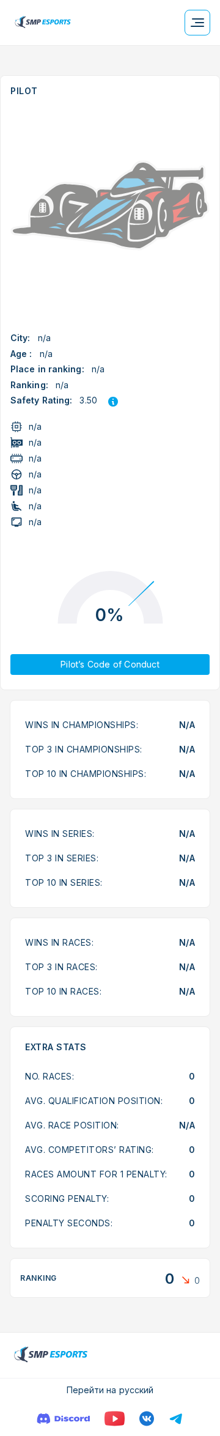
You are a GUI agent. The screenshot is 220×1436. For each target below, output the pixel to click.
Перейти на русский (110, 1390)
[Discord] (63, 1418)
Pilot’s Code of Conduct (110, 664)
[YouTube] (115, 1418)
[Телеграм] (176, 1418)
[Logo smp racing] (43, 22)
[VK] (146, 1418)
